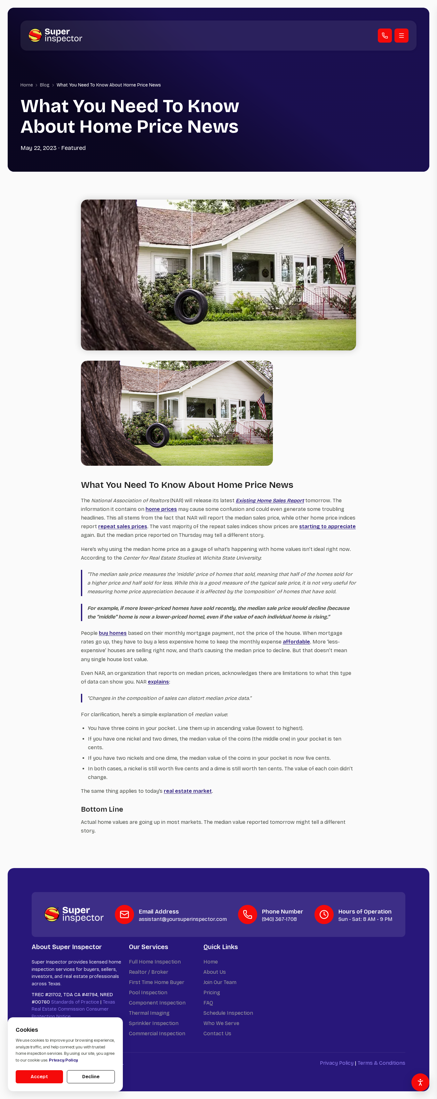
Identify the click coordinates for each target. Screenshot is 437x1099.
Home (26, 85)
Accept (39, 1076)
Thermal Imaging (149, 1013)
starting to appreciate (327, 526)
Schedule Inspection (228, 1013)
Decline (90, 1076)
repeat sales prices (122, 526)
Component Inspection (157, 1003)
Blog (45, 85)
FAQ (208, 1003)
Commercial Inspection (157, 1033)
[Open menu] (401, 36)
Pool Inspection (148, 992)
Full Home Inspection (155, 962)
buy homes (113, 633)
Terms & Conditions (381, 1063)
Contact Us (217, 1033)
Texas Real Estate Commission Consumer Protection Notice (73, 1009)
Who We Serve (221, 1023)
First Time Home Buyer (156, 982)
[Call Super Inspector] (385, 36)
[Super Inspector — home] (55, 35)
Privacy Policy (337, 1063)
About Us (214, 972)
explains (158, 682)
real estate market (188, 791)
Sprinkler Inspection (154, 1023)
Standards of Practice (75, 1002)
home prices (161, 509)
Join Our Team (219, 982)
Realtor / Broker (148, 972)
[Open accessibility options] (420, 1082)
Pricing (211, 992)
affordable (296, 642)
